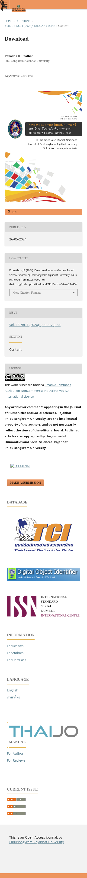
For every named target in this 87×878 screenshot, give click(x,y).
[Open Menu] (4, 4)
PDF (14, 212)
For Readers (15, 646)
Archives (23, 21)
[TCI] (43, 555)
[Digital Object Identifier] (43, 580)
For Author (15, 753)
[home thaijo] (43, 736)
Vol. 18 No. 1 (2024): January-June (30, 26)
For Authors (15, 653)
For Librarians (16, 660)
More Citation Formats (27, 292)
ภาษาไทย (13, 697)
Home (9, 21)
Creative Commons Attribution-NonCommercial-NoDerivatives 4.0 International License (38, 391)
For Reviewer (17, 760)
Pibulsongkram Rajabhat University (36, 842)
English (12, 690)
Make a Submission (25, 482)
